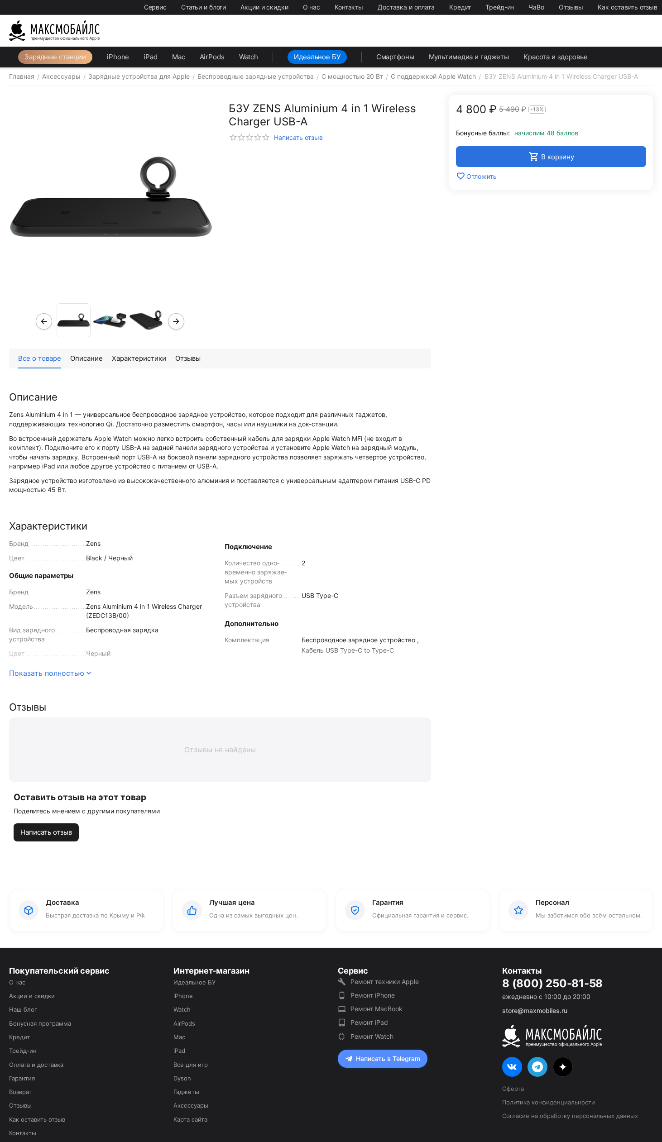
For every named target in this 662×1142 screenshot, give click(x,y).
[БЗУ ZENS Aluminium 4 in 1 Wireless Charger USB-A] (111, 197)
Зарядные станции (55, 57)
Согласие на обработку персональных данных (570, 1115)
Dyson (182, 1078)
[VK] (512, 1067)
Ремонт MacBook (376, 1009)
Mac (178, 57)
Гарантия (22, 1078)
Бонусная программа (40, 1023)
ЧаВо (536, 7)
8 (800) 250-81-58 (552, 983)
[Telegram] (537, 1067)
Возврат (20, 1091)
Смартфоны (395, 57)
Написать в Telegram (388, 1058)
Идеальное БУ (317, 57)
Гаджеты (186, 1091)
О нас (311, 7)
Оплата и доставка (36, 1064)
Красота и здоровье (555, 57)
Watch (248, 57)
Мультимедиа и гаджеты (469, 57)
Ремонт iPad (369, 1022)
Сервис (155, 7)
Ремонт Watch (371, 1036)
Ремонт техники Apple (384, 981)
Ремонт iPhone (372, 995)
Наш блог (23, 1009)
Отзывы (571, 7)
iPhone (118, 57)
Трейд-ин (499, 7)
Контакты (349, 7)
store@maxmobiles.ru (534, 1010)
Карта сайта (190, 1119)
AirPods (212, 57)
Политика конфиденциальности (548, 1102)
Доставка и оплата (406, 7)
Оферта (513, 1088)
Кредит (460, 7)
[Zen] (563, 1067)
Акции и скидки (264, 7)
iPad (151, 57)
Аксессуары (190, 1105)
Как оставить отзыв (627, 7)
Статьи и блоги (203, 7)
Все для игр (190, 1064)
